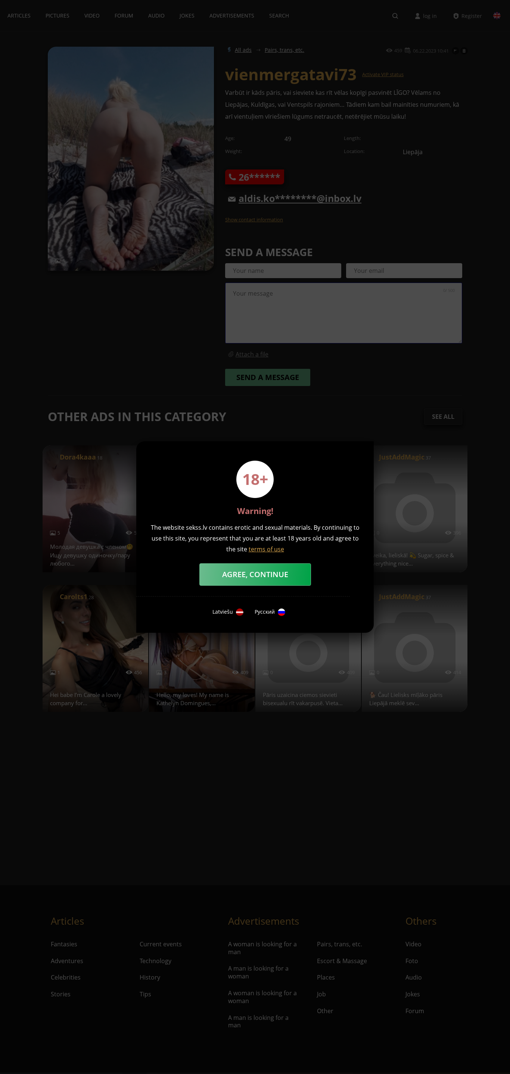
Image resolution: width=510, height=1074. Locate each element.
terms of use (266, 549)
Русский (265, 611)
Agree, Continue (255, 574)
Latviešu (222, 611)
